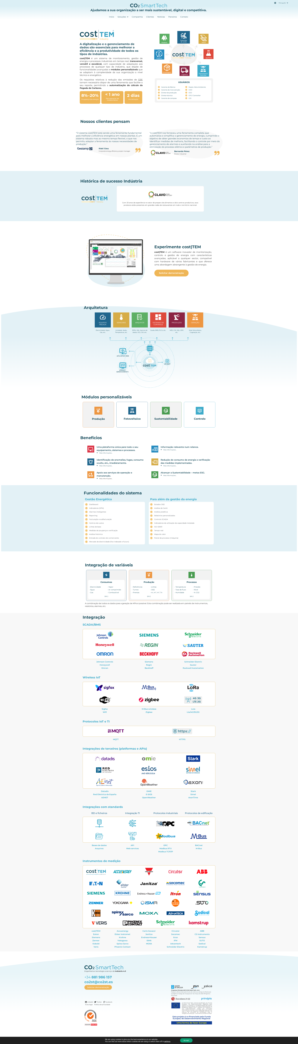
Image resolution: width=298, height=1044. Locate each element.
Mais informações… (106, 453)
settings (167, 1041)
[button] (122, 453)
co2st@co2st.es (98, 982)
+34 (98, 977)
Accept (186, 1040)
